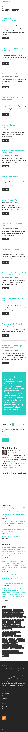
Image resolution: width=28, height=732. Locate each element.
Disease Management (14, 617)
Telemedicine (6, 653)
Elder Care (11, 619)
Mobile (15, 643)
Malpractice (11, 638)
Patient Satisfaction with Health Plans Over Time (11, 19)
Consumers (19, 614)
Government (5, 624)
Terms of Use (19, 685)
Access (4, 610)
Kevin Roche (5, 23)
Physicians (5, 648)
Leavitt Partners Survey (11, 200)
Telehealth (16, 650)
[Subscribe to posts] (4, 721)
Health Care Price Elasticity (12, 324)
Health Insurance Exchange (8, 631)
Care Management (17, 610)
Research (4, 698)
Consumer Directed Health (8, 614)
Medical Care (13, 641)
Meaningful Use (20, 638)
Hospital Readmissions (7, 636)
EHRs (4, 619)
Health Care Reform (19, 626)
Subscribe (5, 440)
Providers (13, 648)
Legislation (17, 636)
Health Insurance (6, 629)
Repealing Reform (6, 650)
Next (3, 426)
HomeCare (5, 634)
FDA (4, 622)
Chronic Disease (6, 612)
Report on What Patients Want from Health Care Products (14, 274)
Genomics (18, 622)
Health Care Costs (15, 624)
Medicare (21, 641)
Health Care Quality (7, 626)
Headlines (4, 696)
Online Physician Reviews (12, 74)
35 (23, 424)
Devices (4, 617)
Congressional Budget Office (9, 706)
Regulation (21, 648)
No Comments (15, 23)
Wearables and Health (10, 249)
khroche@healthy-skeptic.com (10, 467)
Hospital (12, 634)
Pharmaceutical (18, 645)
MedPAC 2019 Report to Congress (11, 536)
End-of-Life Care (20, 619)
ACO (10, 610)
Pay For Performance (7, 645)
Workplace (5, 655)
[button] (25, 1)
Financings (10, 622)
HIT (19, 631)
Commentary (10, 23)
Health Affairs (5, 709)
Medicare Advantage (7, 643)
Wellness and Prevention (17, 653)
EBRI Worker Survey (10, 176)
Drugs (23, 617)
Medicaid (5, 641)
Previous (4, 424)
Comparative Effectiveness (18, 612)
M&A (4, 638)
